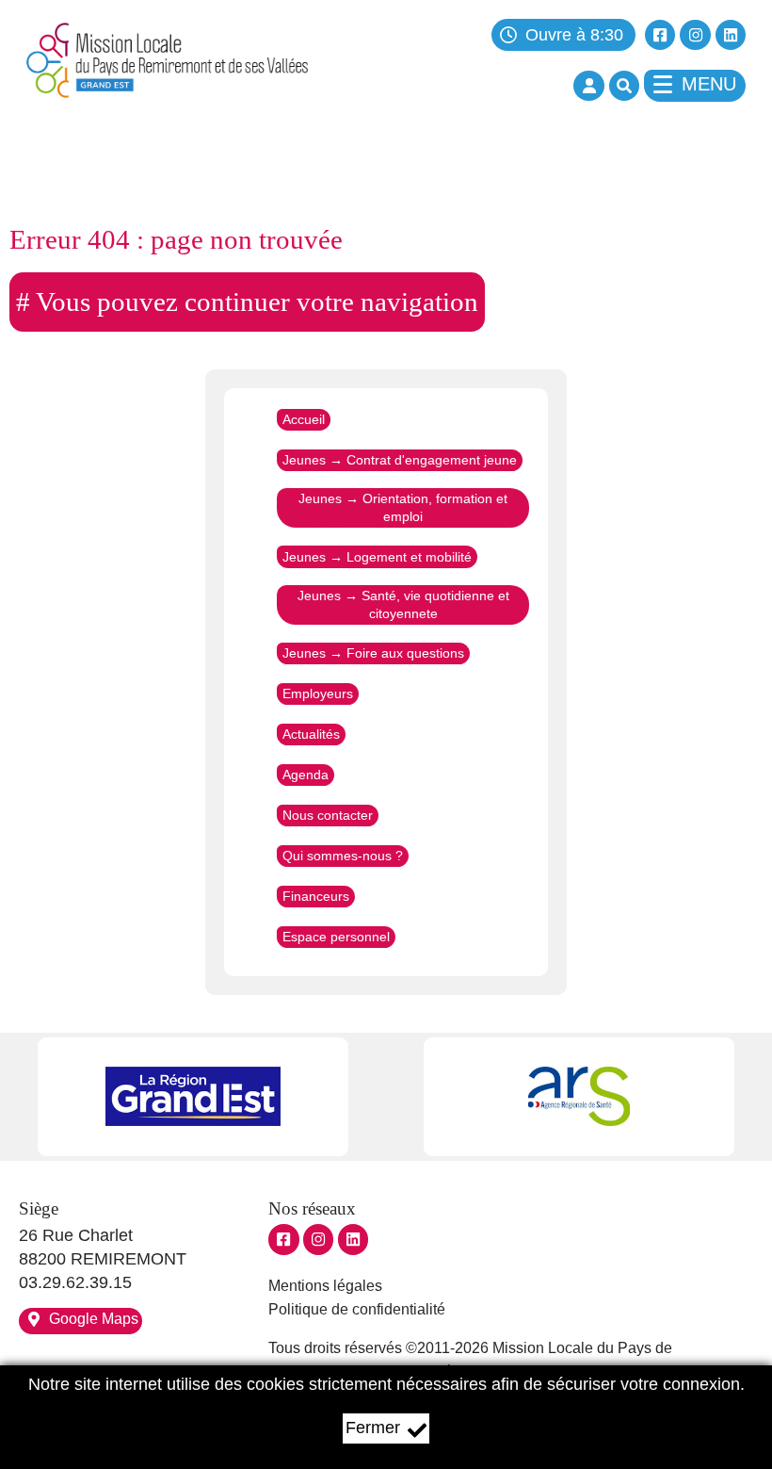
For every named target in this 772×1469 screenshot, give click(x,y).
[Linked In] (731, 35)
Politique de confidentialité (356, 1309)
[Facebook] (660, 35)
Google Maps (93, 1319)
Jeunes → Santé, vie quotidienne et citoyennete (403, 604)
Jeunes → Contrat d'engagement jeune (399, 459)
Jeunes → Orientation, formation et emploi (402, 507)
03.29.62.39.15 (75, 1282)
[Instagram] (695, 35)
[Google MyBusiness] (353, 1239)
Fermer (373, 1427)
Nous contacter (327, 816)
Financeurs (315, 897)
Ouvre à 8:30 (574, 34)
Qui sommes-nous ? (342, 856)
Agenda (305, 775)
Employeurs (317, 694)
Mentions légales (325, 1286)
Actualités (311, 735)
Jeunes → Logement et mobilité (377, 556)
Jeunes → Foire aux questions (373, 653)
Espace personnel (336, 937)
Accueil (303, 419)
